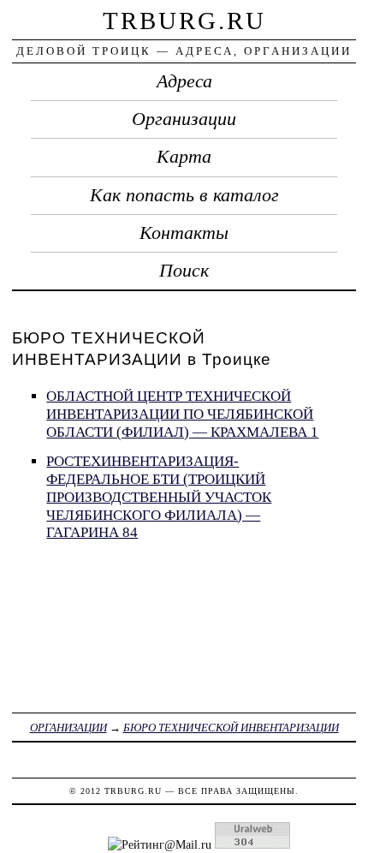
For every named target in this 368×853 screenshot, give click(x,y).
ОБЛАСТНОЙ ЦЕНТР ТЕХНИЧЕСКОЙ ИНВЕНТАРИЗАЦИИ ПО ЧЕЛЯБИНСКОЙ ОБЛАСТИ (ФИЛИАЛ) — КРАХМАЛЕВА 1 (182, 413)
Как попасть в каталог (184, 195)
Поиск (184, 270)
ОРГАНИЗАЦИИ (68, 727)
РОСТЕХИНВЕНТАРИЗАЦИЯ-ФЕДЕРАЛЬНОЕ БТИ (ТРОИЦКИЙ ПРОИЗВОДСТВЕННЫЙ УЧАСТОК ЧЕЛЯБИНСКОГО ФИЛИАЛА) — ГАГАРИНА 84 (158, 496)
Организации (184, 119)
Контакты (184, 233)
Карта (184, 156)
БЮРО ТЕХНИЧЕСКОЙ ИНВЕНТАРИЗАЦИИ (231, 727)
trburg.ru (184, 20)
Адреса (184, 81)
